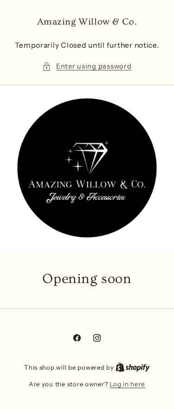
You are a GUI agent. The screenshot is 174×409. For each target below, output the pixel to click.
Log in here (127, 384)
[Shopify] (133, 367)
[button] (86, 67)
